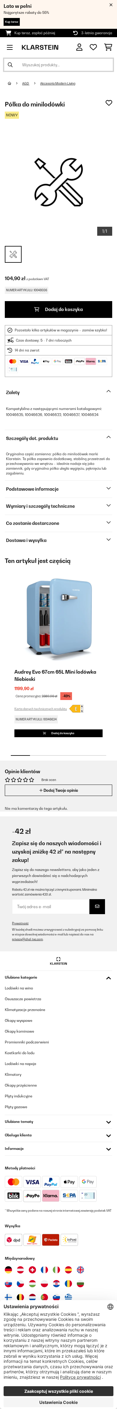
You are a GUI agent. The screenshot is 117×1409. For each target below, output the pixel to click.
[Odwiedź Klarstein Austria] (20, 1269)
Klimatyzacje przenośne (25, 1009)
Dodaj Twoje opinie (60, 790)
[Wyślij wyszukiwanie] (10, 64)
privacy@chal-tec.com (27, 939)
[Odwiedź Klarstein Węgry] (32, 1283)
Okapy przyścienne (21, 1085)
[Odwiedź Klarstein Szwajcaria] (32, 1269)
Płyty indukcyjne (18, 1096)
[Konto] (79, 47)
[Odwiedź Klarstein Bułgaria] (80, 1283)
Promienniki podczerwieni (27, 1042)
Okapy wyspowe (18, 1020)
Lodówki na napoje (20, 1063)
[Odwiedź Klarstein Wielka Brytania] (80, 1269)
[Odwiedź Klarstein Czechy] (20, 1283)
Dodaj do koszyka (63, 309)
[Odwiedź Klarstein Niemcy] (8, 1269)
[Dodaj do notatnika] (109, 103)
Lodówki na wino (19, 988)
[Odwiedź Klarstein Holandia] (32, 1297)
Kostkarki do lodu (19, 1053)
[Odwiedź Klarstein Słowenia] (56, 1297)
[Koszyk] (108, 47)
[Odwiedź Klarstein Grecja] (68, 1298)
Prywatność (20, 923)
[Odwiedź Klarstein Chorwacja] (56, 1283)
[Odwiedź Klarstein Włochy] (56, 1269)
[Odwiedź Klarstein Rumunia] (68, 1283)
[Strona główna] (15, 83)
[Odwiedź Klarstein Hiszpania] (68, 1269)
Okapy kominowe (19, 1031)
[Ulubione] (93, 47)
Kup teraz (11, 21)
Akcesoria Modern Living (57, 83)
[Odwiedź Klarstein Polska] (44, 1283)
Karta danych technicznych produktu (40, 708)
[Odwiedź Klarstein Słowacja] (8, 1283)
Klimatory (13, 1074)
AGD (25, 83)
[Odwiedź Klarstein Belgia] (20, 1297)
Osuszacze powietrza (23, 999)
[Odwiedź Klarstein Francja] (44, 1269)
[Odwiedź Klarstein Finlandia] (8, 1297)
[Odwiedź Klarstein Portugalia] (44, 1297)
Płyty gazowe (16, 1107)
